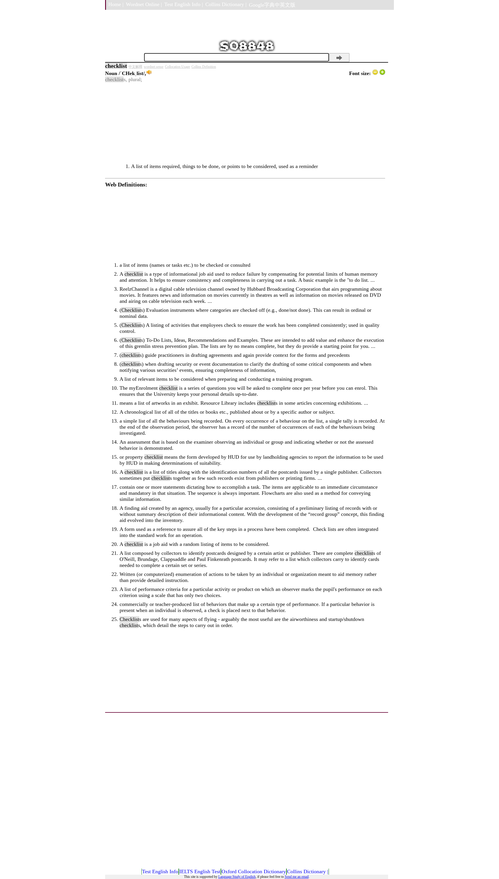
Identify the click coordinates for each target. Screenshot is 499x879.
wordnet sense (153, 67)
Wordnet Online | (144, 4)
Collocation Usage (177, 67)
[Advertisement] (245, 123)
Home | (116, 4)
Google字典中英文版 (272, 5)
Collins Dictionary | (226, 4)
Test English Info (160, 871)
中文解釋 (135, 67)
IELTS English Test (199, 871)
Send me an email (297, 877)
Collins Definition (203, 67)
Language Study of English (237, 877)
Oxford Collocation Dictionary (253, 871)
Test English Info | (183, 4)
